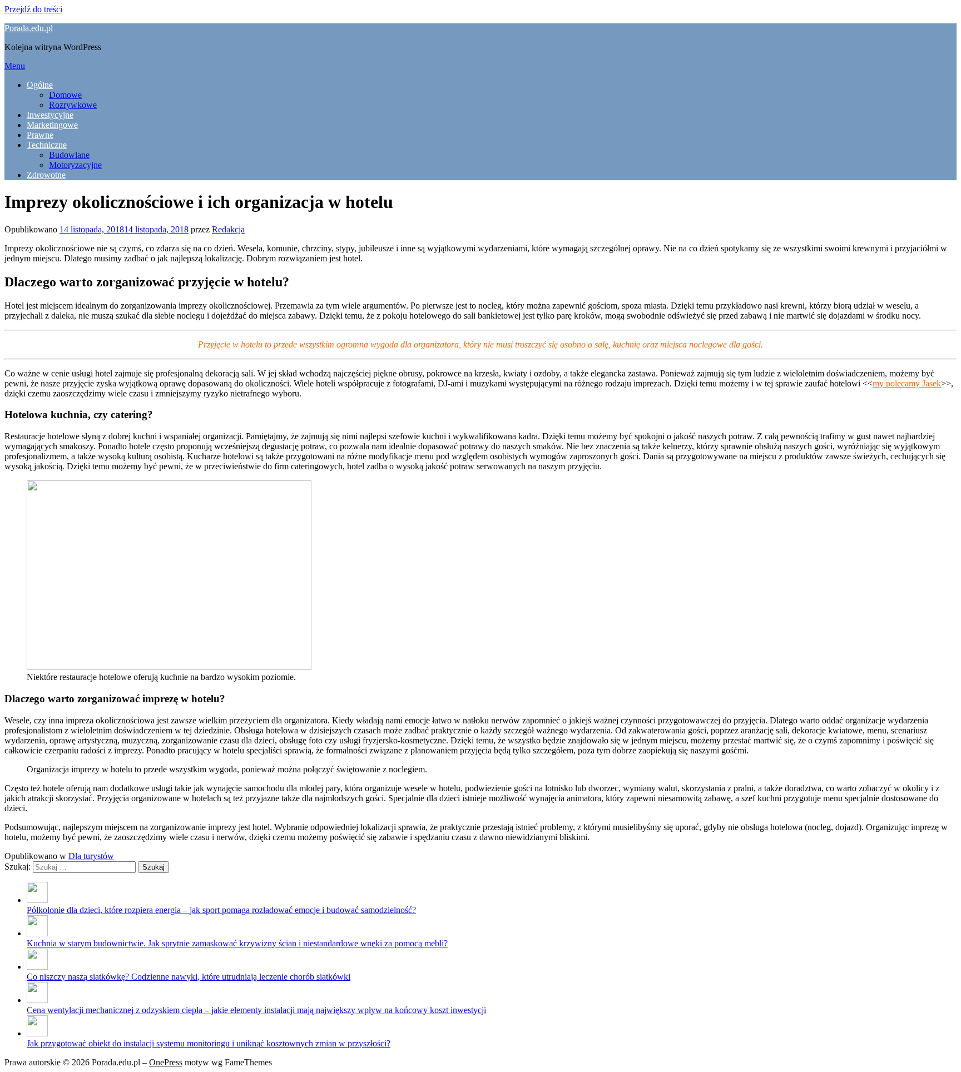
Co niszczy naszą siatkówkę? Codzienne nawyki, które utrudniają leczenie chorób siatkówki (188, 976)
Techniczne (47, 145)
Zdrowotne (46, 175)
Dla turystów (91, 856)
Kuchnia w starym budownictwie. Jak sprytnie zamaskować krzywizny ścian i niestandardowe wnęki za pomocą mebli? (237, 943)
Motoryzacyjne (75, 165)
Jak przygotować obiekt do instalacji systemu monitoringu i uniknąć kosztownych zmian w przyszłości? (208, 1043)
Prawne (40, 135)
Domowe (65, 95)
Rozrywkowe (73, 105)
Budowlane (69, 155)
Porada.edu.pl (28, 28)
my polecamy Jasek (907, 383)
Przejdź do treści (33, 9)
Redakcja (228, 229)
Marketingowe (52, 125)
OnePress (165, 1062)
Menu (14, 66)
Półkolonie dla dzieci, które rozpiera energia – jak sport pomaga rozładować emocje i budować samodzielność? (221, 910)
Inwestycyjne (50, 115)
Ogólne (40, 85)
